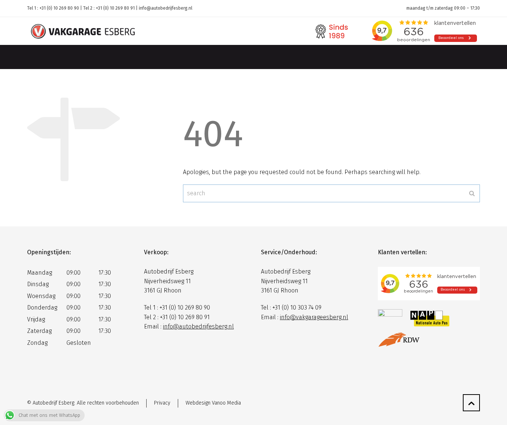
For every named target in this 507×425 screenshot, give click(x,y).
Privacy (162, 403)
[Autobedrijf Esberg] (82, 31)
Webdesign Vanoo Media (213, 403)
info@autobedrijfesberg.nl (165, 8)
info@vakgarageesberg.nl (314, 317)
